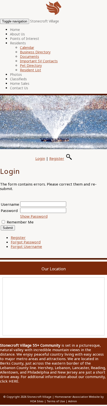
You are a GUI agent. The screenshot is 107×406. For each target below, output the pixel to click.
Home (15, 29)
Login (40, 158)
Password (9, 210)
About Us (17, 34)
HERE (13, 381)
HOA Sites (37, 401)
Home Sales (19, 83)
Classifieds (18, 79)
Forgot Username (26, 246)
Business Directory (35, 52)
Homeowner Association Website (77, 397)
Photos (16, 74)
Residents (18, 43)
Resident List (30, 70)
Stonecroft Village (44, 21)
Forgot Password (26, 241)
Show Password (34, 216)
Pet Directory (31, 65)
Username (10, 204)
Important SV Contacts (39, 61)
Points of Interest (24, 38)
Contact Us (19, 88)
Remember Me (20, 221)
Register (56, 158)
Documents (29, 56)
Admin (72, 401)
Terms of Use (56, 401)
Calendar (27, 47)
